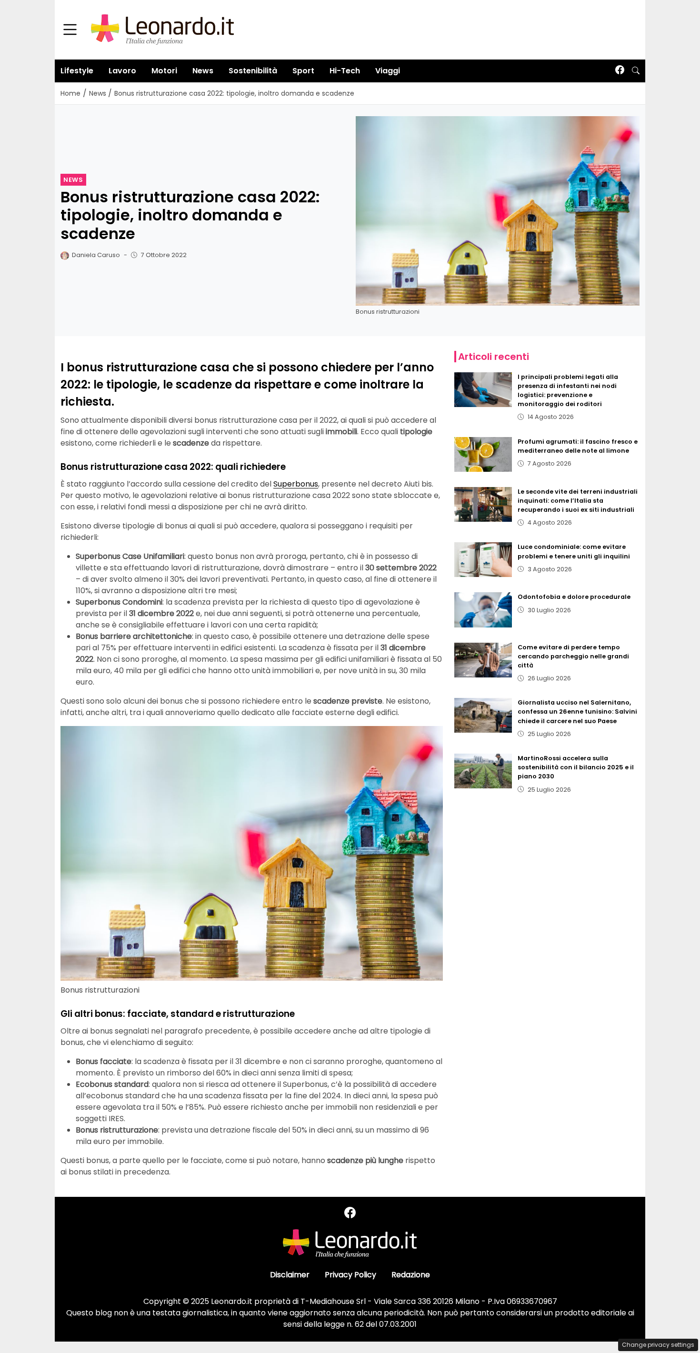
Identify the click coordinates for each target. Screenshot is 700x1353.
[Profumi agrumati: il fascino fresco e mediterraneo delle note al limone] (483, 454)
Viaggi (387, 70)
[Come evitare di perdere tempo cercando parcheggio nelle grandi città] (483, 660)
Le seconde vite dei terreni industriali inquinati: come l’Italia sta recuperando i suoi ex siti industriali (578, 500)
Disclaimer (290, 1274)
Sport (303, 70)
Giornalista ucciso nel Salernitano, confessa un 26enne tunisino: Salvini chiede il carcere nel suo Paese (577, 711)
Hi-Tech (345, 70)
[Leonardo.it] (162, 29)
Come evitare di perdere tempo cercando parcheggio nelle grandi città (573, 656)
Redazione (410, 1274)
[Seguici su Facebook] (619, 70)
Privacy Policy (350, 1274)
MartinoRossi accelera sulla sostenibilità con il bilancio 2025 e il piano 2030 (576, 767)
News (202, 70)
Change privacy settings (658, 1345)
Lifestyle (76, 70)
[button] (636, 71)
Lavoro (122, 70)
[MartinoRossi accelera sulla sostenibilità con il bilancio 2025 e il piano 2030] (483, 771)
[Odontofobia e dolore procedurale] (483, 609)
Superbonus (295, 483)
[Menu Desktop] (70, 30)
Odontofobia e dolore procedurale (574, 597)
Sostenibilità (253, 70)
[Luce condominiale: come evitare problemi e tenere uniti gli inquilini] (483, 559)
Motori (164, 70)
